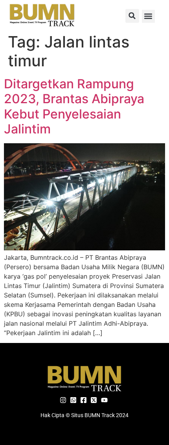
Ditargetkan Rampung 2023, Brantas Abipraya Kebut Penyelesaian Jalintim (74, 106)
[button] (132, 16)
